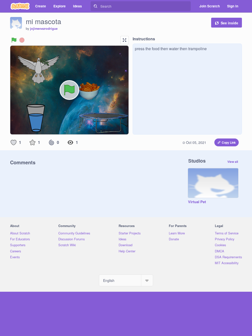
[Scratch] (20, 6)
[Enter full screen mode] (124, 40)
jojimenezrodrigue (44, 28)
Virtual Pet (197, 202)
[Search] (95, 6)
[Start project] (14, 40)
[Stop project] (22, 40)
